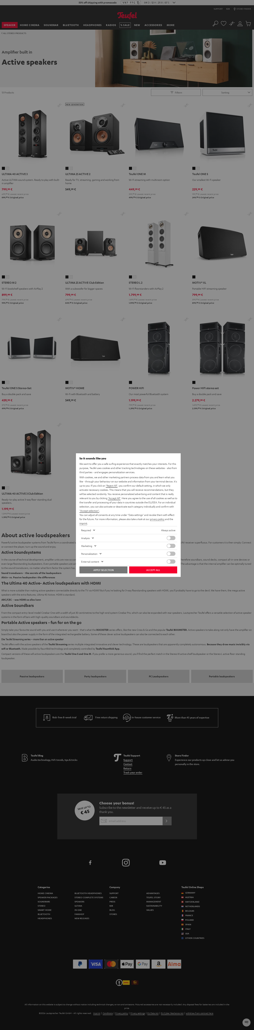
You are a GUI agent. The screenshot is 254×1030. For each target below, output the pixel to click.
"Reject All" (111, 485)
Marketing (86, 545)
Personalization (89, 553)
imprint (83, 523)
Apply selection (103, 569)
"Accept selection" (89, 510)
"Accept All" (114, 498)
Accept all (153, 569)
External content (90, 561)
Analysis (85, 538)
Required (86, 530)
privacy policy (157, 519)
